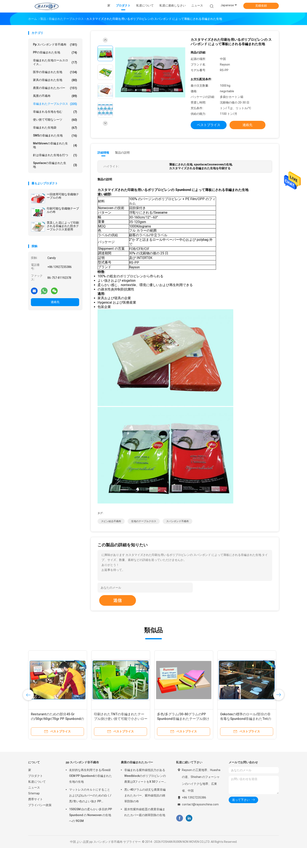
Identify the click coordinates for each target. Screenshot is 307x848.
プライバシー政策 (40, 805)
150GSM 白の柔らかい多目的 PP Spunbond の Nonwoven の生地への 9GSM (90, 815)
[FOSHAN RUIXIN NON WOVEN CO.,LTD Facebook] (179, 818)
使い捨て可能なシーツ (55, 119)
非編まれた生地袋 (55, 127)
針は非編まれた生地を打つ (55, 155)
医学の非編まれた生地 (55, 72)
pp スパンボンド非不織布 (55, 44)
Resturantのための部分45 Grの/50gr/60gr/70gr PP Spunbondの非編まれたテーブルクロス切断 (57, 718)
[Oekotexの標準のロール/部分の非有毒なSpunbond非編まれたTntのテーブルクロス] (247, 680)
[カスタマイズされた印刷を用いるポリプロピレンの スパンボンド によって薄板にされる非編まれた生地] (150, 73)
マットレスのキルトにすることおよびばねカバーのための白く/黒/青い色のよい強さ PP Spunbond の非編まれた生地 (90, 796)
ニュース (34, 787)
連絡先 (55, 302)
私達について (37, 781)
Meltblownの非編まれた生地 (55, 145)
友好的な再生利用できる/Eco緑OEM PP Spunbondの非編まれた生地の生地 (90, 775)
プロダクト (35, 775)
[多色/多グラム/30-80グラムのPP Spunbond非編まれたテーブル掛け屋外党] (184, 680)
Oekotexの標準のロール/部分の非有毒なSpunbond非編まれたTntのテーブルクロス (245, 718)
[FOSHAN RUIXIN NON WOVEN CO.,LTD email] (34, 290)
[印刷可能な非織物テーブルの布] (38, 212)
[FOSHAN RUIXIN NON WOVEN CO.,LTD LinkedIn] (189, 818)
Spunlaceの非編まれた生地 (55, 164)
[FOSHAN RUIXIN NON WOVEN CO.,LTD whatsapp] (44, 290)
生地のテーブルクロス (143, 521)
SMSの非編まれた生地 (55, 135)
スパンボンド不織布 (177, 521)
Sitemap (34, 793)
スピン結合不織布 (111, 521)
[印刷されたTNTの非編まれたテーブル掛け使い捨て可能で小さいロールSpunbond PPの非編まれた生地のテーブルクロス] (120, 680)
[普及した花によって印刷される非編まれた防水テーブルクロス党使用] (38, 227)
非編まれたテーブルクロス (55, 104)
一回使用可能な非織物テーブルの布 (63, 196)
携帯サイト (35, 799)
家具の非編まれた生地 (55, 80)
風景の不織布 (55, 96)
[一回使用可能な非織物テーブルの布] (38, 198)
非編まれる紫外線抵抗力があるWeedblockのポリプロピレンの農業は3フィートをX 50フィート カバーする (145, 776)
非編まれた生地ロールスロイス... (55, 62)
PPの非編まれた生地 (55, 52)
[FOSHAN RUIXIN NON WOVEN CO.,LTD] (46, 6)
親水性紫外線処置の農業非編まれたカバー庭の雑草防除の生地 (144, 812)
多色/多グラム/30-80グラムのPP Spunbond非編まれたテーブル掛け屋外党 (183, 718)
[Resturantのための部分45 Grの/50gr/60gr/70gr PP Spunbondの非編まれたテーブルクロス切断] (57, 680)
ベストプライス (208, 125)
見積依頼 (261, 5)
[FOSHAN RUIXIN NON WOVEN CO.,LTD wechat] (54, 290)
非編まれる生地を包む (55, 112)
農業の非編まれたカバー (55, 88)
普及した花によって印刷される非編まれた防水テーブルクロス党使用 (63, 226)
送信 (117, 600)
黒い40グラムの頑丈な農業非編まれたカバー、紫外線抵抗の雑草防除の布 (145, 795)
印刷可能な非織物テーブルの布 (63, 210)
